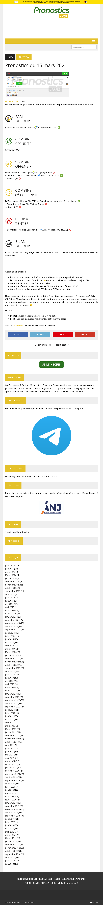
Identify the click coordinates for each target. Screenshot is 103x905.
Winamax (18, 325)
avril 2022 (9, 722)
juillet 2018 (10, 860)
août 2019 (10, 819)
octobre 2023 (11, 665)
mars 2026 (10, 572)
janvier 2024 (11, 655)
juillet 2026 (10, 565)
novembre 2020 (12, 774)
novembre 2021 (12, 738)
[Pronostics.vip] (51, 12)
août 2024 (10, 632)
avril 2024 (9, 645)
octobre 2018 (11, 851)
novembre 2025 (12, 584)
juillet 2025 (10, 597)
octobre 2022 (11, 703)
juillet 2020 (10, 786)
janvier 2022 (11, 732)
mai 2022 (9, 719)
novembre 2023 (12, 661)
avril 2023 (9, 684)
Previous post (44, 344)
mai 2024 (9, 642)
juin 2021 (9, 751)
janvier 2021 (11, 767)
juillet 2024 (10, 636)
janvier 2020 (11, 802)
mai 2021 (9, 754)
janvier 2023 (11, 693)
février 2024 (10, 652)
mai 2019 (9, 828)
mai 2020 (9, 793)
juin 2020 (9, 790)
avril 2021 (9, 758)
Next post (61, 344)
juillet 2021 (10, 748)
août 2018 (10, 857)
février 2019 (10, 838)
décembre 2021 (12, 735)
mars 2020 (10, 796)
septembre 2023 (12, 668)
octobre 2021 (11, 742)
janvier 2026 (11, 578)
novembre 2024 (12, 623)
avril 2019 (9, 831)
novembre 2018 (12, 847)
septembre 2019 (12, 815)
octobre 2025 (11, 588)
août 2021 (10, 745)
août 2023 (10, 671)
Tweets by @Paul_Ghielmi (17, 532)
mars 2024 (10, 649)
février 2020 (10, 799)
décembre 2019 (12, 806)
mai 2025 (9, 604)
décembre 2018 (12, 844)
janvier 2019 (11, 841)
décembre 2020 (12, 770)
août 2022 (10, 709)
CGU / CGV (94, 902)
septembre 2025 (12, 591)
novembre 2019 (12, 809)
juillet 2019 (10, 822)
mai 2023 (9, 681)
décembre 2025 (12, 581)
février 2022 (10, 729)
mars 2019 (10, 835)
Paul (17, 101)
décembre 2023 (12, 658)
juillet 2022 (10, 713)
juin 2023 (9, 677)
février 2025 (10, 613)
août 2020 (10, 783)
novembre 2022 (12, 700)
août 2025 (10, 594)
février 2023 (10, 690)
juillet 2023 (10, 674)
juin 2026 (9, 568)
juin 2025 (9, 600)
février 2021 (10, 764)
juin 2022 (9, 716)
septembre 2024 (12, 629)
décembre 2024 (12, 620)
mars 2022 (10, 726)
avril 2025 (9, 607)
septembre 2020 (12, 780)
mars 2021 (10, 761)
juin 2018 (9, 864)
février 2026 (10, 575)
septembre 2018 (12, 854)
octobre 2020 (11, 777)
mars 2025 (10, 610)
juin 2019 (9, 825)
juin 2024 (9, 639)
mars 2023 (10, 687)
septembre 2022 (12, 706)
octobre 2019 (11, 812)
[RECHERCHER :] (84, 47)
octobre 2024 (11, 626)
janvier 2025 (11, 616)
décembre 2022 (12, 697)
